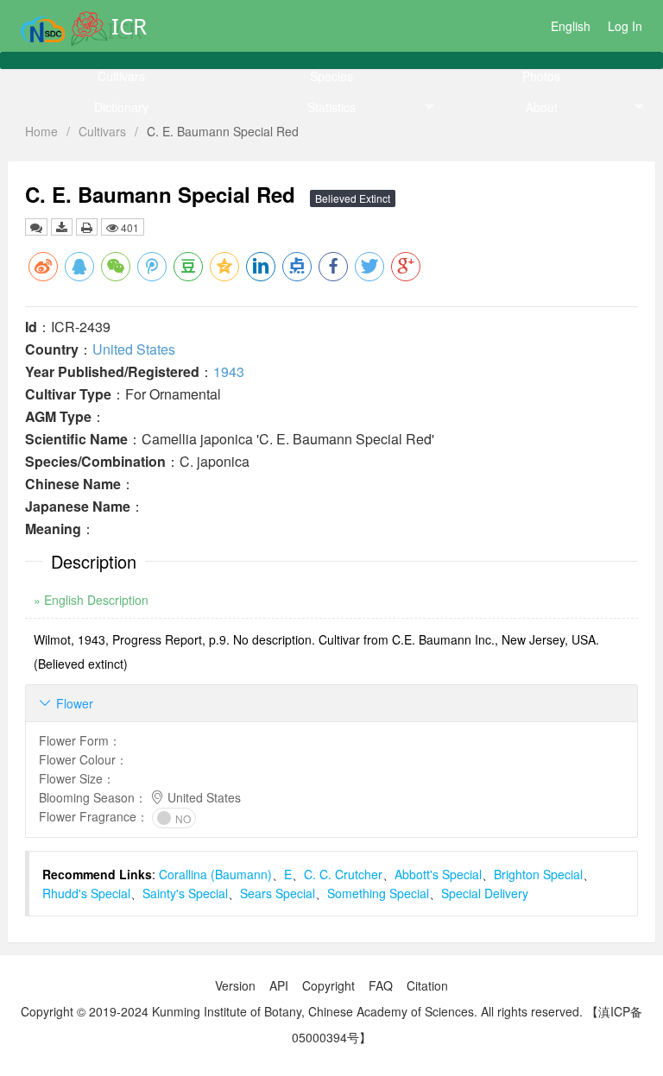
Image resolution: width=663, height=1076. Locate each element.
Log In (625, 26)
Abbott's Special (438, 874)
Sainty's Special (185, 893)
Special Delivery (484, 893)
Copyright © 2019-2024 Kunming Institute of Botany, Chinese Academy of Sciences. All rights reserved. (302, 1011)
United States (133, 349)
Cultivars (121, 76)
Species (331, 76)
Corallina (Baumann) (215, 874)
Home (41, 131)
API (278, 985)
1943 (228, 371)
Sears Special (277, 893)
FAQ (381, 985)
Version (235, 985)
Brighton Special (538, 874)
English (570, 26)
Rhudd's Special (86, 893)
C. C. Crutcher (343, 874)
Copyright (328, 985)
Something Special (378, 893)
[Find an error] (36, 227)
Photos (541, 76)
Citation (427, 985)
